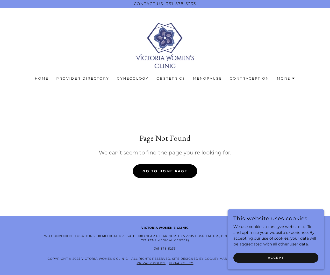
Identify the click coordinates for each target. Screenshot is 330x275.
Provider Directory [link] (82, 78)
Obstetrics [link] (171, 78)
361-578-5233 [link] (165, 248)
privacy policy (151, 263)
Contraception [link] (249, 78)
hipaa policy (181, 263)
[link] (165, 45)
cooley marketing (222, 258)
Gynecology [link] (133, 78)
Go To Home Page (165, 171)
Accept (276, 258)
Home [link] (42, 78)
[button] (286, 78)
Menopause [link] (207, 78)
